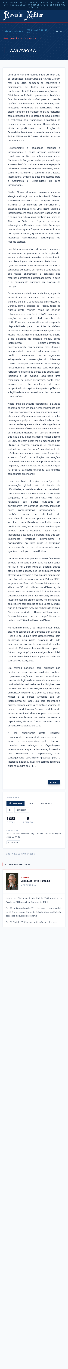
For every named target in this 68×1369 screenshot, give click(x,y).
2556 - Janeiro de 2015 (37, 31)
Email (31, 803)
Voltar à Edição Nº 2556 (20, 854)
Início (7, 31)
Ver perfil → (28, 885)
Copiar (14, 842)
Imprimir (17, 803)
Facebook (46, 803)
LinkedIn (21, 810)
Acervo (18, 31)
